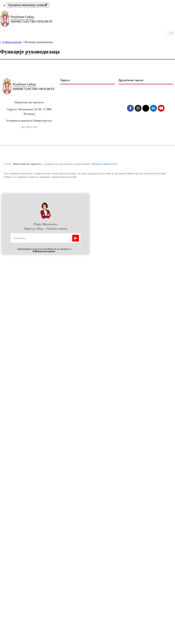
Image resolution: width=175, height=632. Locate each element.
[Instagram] (138, 108)
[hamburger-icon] (171, 33)
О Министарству (12, 42)
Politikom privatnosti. (44, 251)
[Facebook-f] (130, 108)
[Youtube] (161, 108)
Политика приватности (104, 163)
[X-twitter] (145, 108)
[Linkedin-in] (153, 108)
